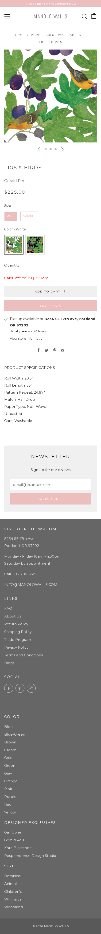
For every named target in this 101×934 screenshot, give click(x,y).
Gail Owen (13, 832)
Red (8, 804)
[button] (46, 149)
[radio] (11, 216)
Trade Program (17, 639)
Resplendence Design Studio (30, 855)
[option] (50, 96)
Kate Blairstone (18, 848)
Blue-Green (14, 734)
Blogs (9, 663)
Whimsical (13, 899)
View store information (27, 338)
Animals (11, 883)
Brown (10, 742)
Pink (8, 789)
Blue (8, 726)
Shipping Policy (17, 632)
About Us (12, 616)
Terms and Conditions (23, 655)
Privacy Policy (16, 647)
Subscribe (48, 498)
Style (10, 866)
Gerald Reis (14, 181)
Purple (10, 796)
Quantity (11, 265)
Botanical (12, 876)
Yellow (10, 812)
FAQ (8, 608)
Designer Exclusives (30, 822)
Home (20, 35)
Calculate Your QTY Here (26, 278)
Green (9, 765)
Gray (8, 773)
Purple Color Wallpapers (56, 35)
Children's (13, 891)
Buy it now (50, 305)
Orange (11, 781)
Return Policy (16, 624)
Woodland (13, 907)
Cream (10, 750)
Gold (8, 757)
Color (12, 716)
